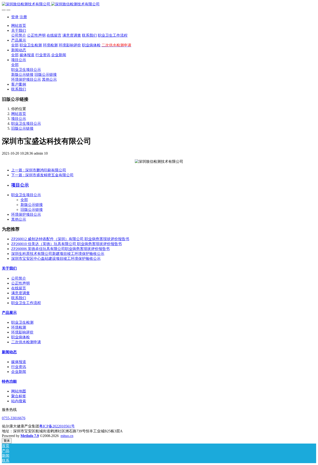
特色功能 (9, 381)
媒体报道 (18, 362)
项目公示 (18, 119)
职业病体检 (20, 337)
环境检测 (18, 327)
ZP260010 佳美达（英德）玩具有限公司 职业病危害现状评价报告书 (66, 244)
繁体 (7, 440)
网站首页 (18, 26)
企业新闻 (18, 372)
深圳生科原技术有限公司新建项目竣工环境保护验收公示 (57, 254)
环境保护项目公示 (26, 214)
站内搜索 (18, 401)
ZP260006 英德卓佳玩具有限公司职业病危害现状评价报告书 (60, 249)
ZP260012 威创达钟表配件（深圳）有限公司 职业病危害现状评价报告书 (70, 239)
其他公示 (18, 219)
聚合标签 (18, 396)
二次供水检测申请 (26, 342)
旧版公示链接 (22, 128)
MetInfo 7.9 (29, 436)
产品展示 (9, 313)
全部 (15, 45)
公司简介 (18, 278)
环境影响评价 (22, 332)
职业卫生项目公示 (26, 123)
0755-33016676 (13, 418)
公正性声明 (20, 283)
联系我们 (18, 298)
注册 (23, 17)
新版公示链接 (31, 205)
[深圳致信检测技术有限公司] (159, 4)
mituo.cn (67, 436)
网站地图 (18, 391)
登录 (15, 17)
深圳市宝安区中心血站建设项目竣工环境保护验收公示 (56, 258)
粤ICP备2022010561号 (57, 426)
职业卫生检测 (22, 322)
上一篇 (38, 170)
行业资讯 (18, 367)
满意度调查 (20, 293)
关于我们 (9, 268)
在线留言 (18, 288)
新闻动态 (9, 352)
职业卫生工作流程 (26, 303)
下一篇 (42, 175)
